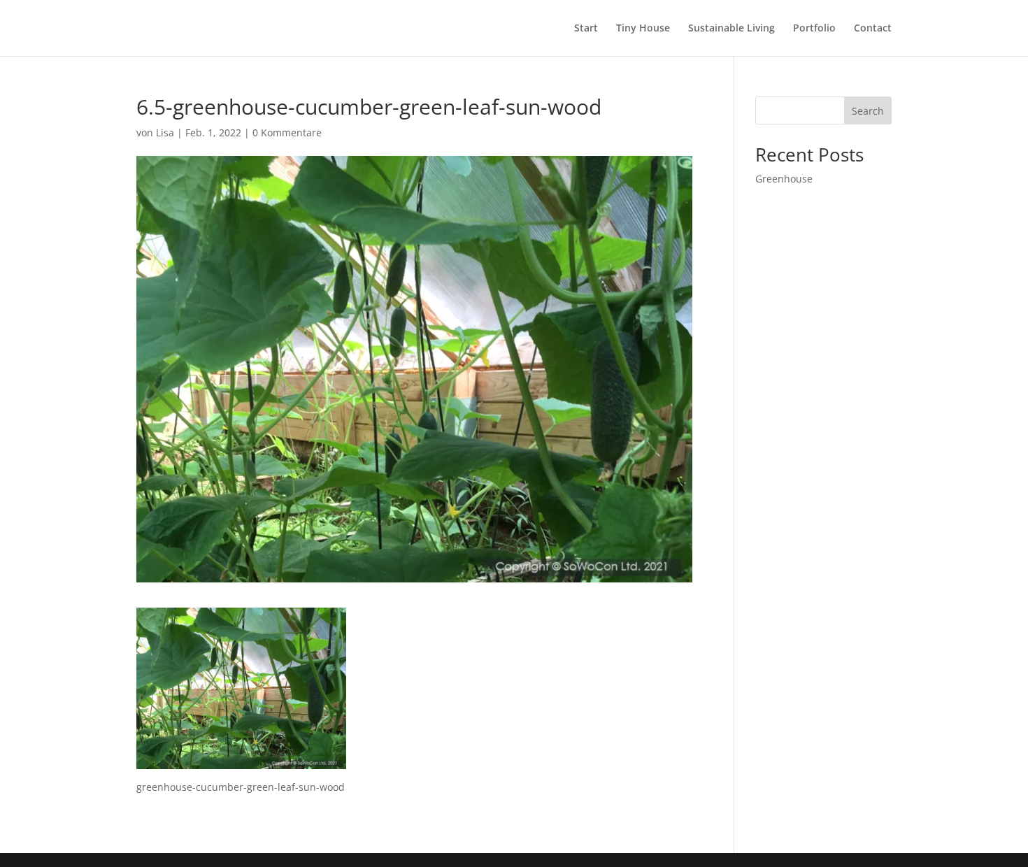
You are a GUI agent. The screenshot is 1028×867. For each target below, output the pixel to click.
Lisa (165, 132)
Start (586, 28)
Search (868, 110)
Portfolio (814, 28)
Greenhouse (784, 178)
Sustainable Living (731, 28)
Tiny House (643, 28)
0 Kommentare (287, 132)
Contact (873, 28)
